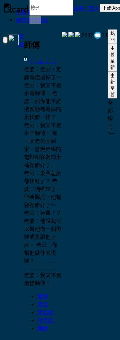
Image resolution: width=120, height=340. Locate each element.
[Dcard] (16, 8)
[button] (86, 8)
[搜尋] (35, 20)
